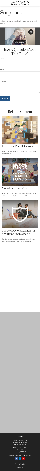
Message (3, 81)
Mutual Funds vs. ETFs (14, 188)
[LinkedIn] (20, 458)
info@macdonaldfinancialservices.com (20, 455)
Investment (20, 470)
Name (2, 58)
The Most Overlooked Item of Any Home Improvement (18, 232)
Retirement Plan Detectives (17, 146)
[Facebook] (16, 458)
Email (2, 69)
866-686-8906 (23, 442)
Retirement (20, 468)
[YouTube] (23, 458)
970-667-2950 (22, 440)
